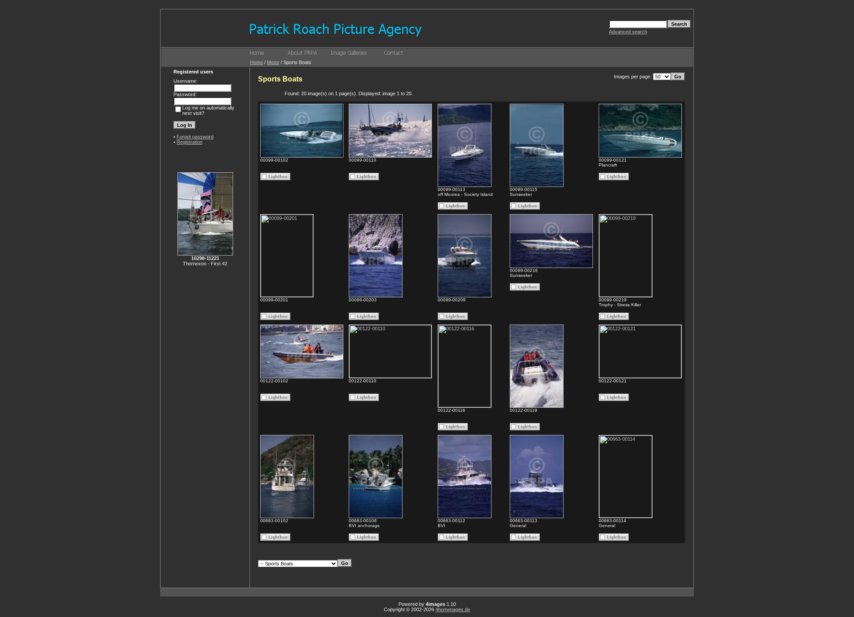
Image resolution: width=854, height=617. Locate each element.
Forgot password (195, 136)
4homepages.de (452, 609)
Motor (273, 62)
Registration (189, 142)
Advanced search (628, 31)
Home (256, 62)
